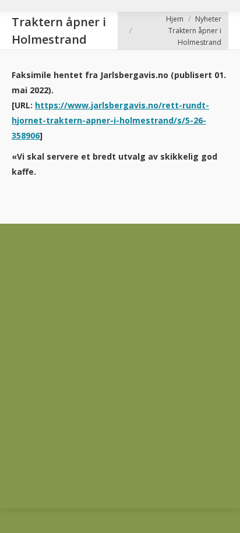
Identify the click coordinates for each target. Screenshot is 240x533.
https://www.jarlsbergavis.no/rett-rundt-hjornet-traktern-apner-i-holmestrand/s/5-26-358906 (110, 120)
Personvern (33, 334)
